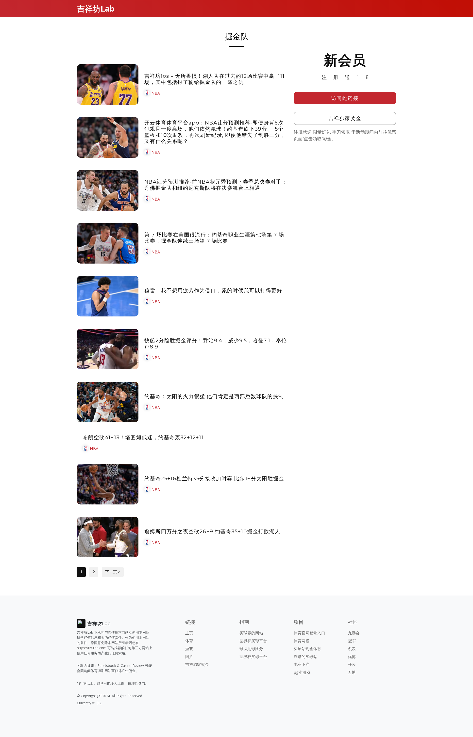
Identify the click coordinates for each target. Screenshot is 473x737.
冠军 (352, 640)
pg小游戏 (302, 672)
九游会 (354, 633)
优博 (352, 656)
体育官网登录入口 (309, 633)
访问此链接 (345, 98)
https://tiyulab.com (91, 647)
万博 (352, 672)
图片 (189, 656)
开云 (352, 664)
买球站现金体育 (307, 648)
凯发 (352, 648)
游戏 (189, 648)
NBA (156, 93)
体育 (189, 640)
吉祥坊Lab (95, 8)
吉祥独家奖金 (345, 118)
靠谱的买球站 (305, 656)
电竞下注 (301, 664)
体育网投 (301, 640)
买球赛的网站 (251, 633)
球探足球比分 (251, 648)
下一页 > (112, 572)
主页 (189, 633)
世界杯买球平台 (253, 640)
